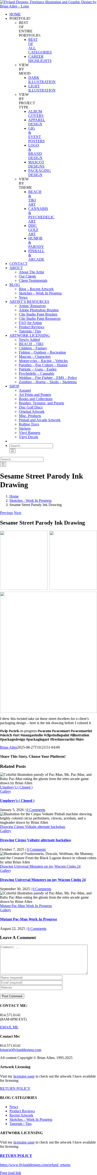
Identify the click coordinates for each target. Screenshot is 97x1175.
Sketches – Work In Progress (30, 1119)
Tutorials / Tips (20, 1124)
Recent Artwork (21, 1115)
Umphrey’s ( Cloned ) (16, 787)
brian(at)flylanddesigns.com (20, 1050)
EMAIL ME (9, 1027)
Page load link (10, 1173)
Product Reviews (22, 1111)
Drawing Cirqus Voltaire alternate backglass (32, 827)
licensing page (24, 1076)
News (13, 1107)
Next (17, 513)
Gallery (5, 791)
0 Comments (35, 810)
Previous (6, 513)
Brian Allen (8, 747)
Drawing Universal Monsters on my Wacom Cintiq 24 (40, 866)
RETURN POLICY (15, 1088)
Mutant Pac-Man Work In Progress (26, 906)
